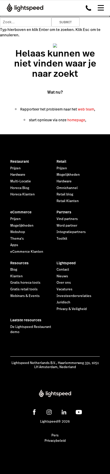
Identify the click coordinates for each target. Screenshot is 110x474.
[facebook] (34, 412)
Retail (61, 161)
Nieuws (62, 276)
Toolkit (62, 238)
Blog (13, 269)
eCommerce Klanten (26, 251)
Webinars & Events (25, 296)
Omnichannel (67, 188)
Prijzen (15, 168)
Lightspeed (66, 263)
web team (86, 109)
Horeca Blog (19, 188)
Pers (55, 435)
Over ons (64, 282)
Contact (63, 269)
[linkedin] (64, 412)
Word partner (67, 225)
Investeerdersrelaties (74, 296)
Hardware (17, 174)
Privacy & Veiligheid (72, 309)
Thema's (17, 238)
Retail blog (65, 194)
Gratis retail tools (24, 289)
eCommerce (20, 212)
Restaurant (19, 161)
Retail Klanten (68, 201)
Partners (64, 212)
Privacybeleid (55, 440)
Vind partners (67, 219)
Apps (14, 245)
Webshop (17, 232)
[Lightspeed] (23, 7)
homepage (76, 120)
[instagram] (49, 412)
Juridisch (63, 302)
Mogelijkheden (68, 174)
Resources (19, 263)
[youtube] (78, 412)
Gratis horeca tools (25, 282)
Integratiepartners (71, 232)
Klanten (16, 276)
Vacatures (64, 289)
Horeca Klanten (22, 194)
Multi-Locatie (20, 181)
